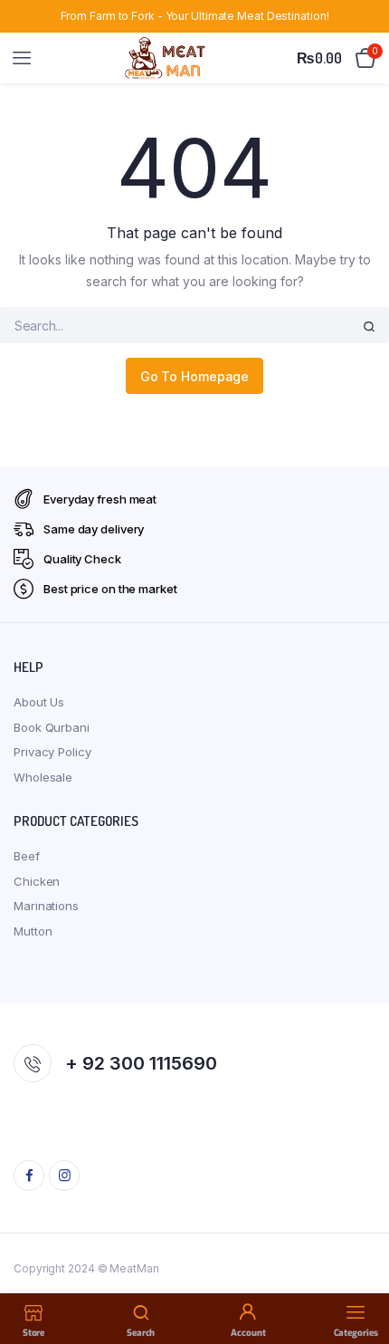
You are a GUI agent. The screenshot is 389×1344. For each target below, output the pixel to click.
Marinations (46, 905)
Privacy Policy (52, 751)
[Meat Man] (166, 57)
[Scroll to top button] (360, 1271)
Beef (27, 856)
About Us (39, 702)
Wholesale (43, 777)
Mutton (33, 931)
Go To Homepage (195, 376)
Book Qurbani (52, 727)
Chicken (37, 881)
